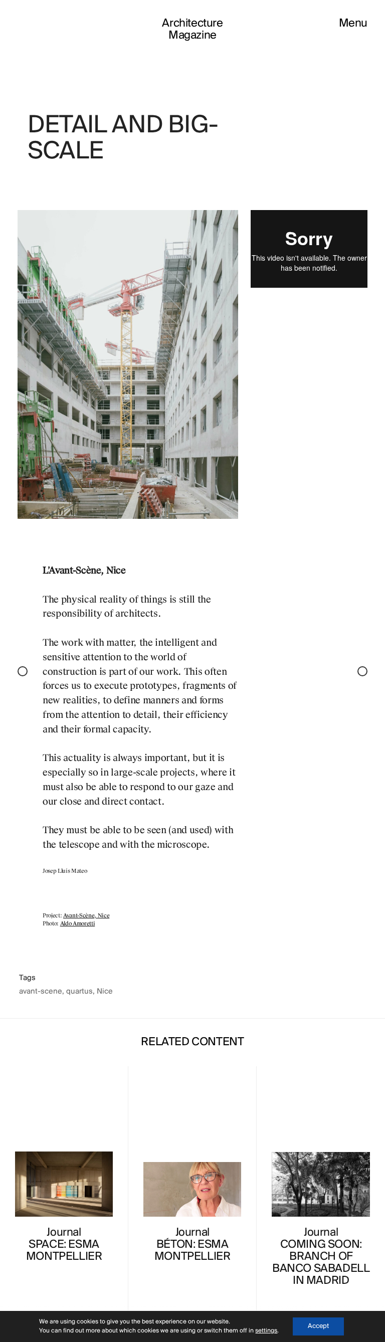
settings (266, 1330)
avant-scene (40, 992)
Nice (105, 992)
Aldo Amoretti (77, 924)
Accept (318, 1326)
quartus (79, 992)
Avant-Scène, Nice (86, 916)
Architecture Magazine (192, 30)
